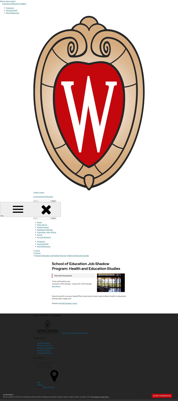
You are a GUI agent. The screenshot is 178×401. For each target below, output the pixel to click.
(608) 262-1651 (48, 387)
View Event (56, 286)
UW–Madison (14, 4)
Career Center (38, 192)
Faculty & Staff (11, 10)
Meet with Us (42, 225)
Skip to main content (7, 1)
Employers (10, 8)
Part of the (74, 333)
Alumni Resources (12, 13)
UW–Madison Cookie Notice (100, 397)
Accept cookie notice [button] (162, 396)
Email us (40, 385)
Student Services (43, 343)
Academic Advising (44, 350)
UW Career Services (44, 345)
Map (38, 382)
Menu (2, 216)
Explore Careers (43, 227)
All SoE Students (65, 303)
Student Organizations (45, 348)
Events (39, 235)
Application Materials (45, 230)
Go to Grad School (44, 237)
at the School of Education (43, 197)
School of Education (44, 353)
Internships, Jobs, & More (46, 232)
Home (39, 222)
